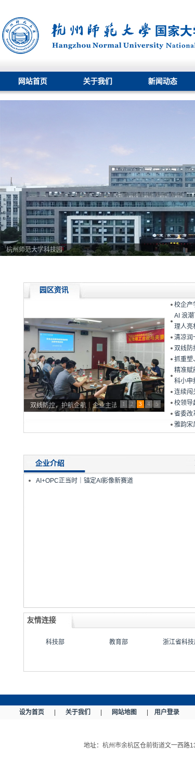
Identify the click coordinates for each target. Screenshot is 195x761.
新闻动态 (162, 81)
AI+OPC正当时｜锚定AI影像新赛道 (84, 480)
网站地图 (124, 712)
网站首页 (32, 81)
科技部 (55, 642)
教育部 (118, 642)
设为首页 (31, 712)
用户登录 (166, 712)
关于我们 (97, 81)
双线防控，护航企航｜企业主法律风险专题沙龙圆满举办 (73, 405)
